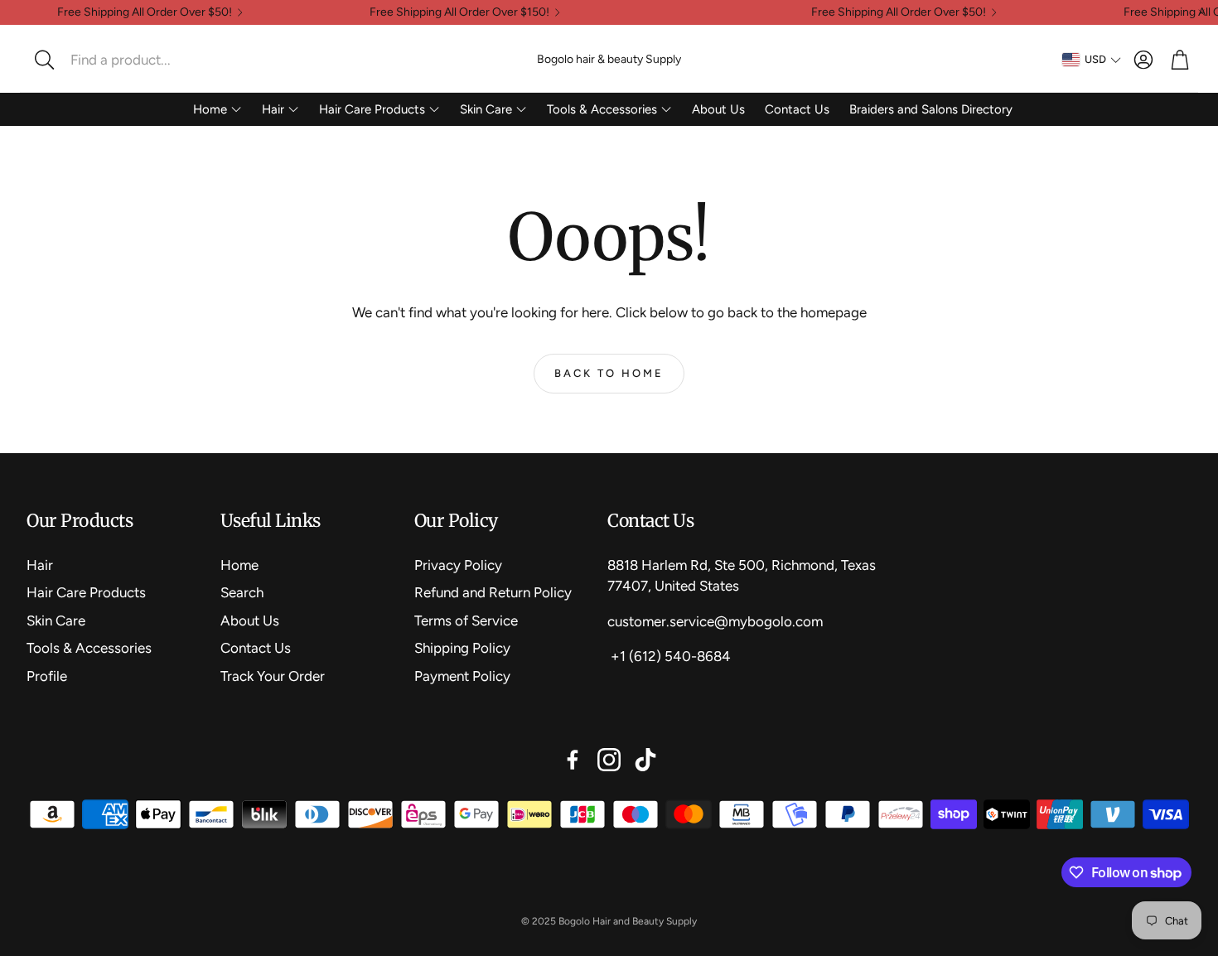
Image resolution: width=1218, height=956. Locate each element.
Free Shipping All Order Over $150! (459, 12)
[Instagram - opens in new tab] (609, 759)
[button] (137, 60)
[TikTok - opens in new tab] (645, 759)
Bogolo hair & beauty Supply (609, 59)
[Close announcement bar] (1201, 12)
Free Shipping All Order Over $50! (144, 12)
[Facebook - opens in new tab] (572, 759)
